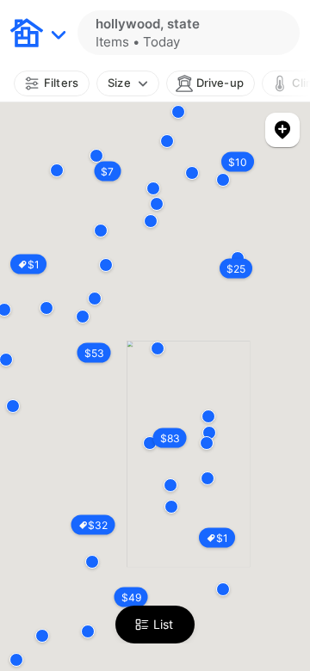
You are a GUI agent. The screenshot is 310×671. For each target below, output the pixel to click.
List (163, 624)
